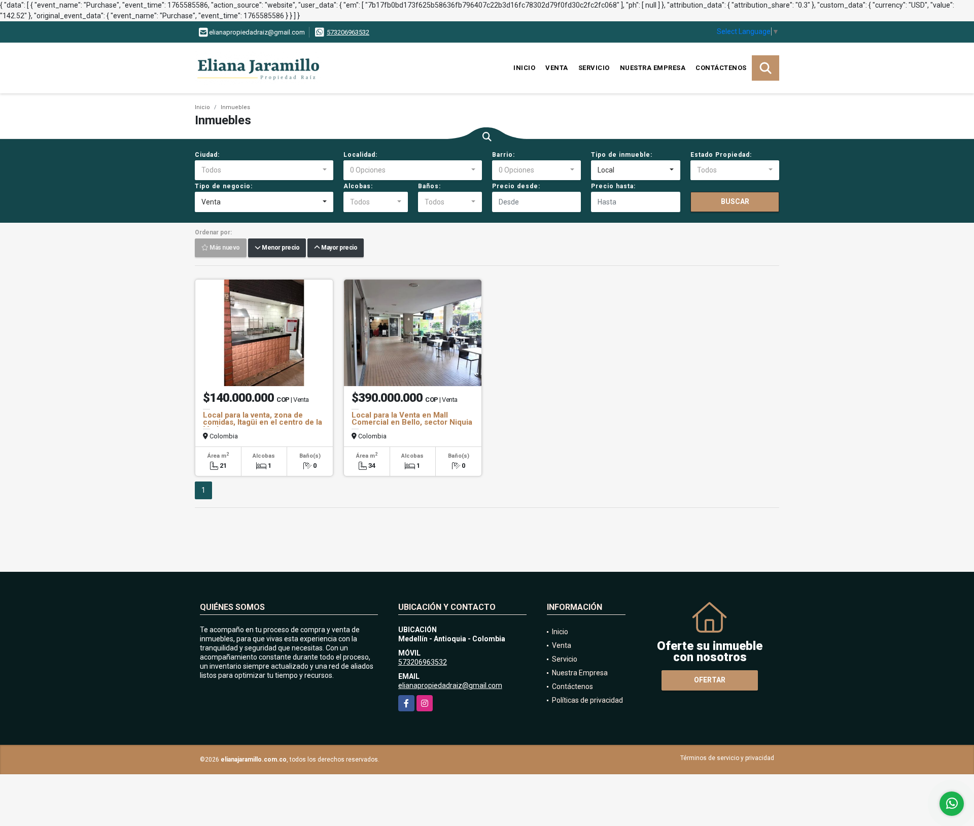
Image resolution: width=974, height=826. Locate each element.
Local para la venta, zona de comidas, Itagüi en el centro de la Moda (262, 422)
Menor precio (279, 248)
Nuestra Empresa (653, 68)
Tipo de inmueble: (621, 154)
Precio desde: (516, 186)
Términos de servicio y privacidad (727, 758)
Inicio (524, 68)
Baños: (429, 186)
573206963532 (348, 32)
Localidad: (360, 154)
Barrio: (503, 154)
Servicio (594, 68)
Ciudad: (207, 154)
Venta (556, 68)
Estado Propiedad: (721, 154)
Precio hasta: (613, 186)
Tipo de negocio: (224, 186)
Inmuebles (235, 107)
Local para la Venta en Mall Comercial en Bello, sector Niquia (412, 418)
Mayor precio (338, 248)
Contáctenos (721, 68)
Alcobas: (358, 186)
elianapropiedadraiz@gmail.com (450, 685)
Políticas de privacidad (587, 700)
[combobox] (264, 170)
